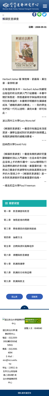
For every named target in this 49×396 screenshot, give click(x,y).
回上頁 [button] (14, 296)
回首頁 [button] (34, 296)
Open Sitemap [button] (24, 307)
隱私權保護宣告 (24, 392)
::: (3, 15)
